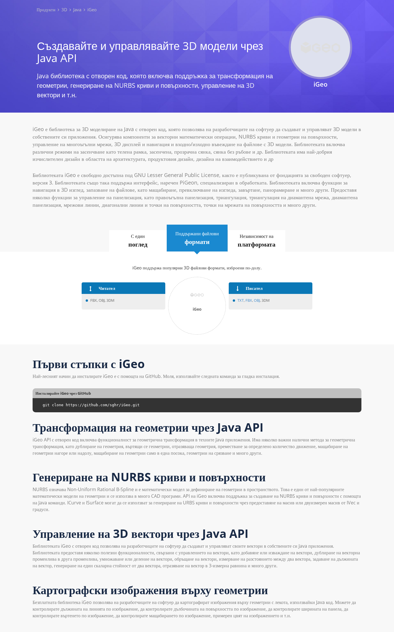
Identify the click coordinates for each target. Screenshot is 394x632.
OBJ (257, 300)
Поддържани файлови (197, 238)
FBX (248, 300)
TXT (240, 300)
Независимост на (256, 240)
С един (137, 240)
